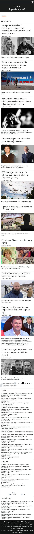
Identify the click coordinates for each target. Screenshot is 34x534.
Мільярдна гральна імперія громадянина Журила (15, 517)
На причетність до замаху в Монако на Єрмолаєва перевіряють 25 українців (16, 399)
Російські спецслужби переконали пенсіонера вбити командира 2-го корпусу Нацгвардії (16, 445)
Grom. (17, 6)
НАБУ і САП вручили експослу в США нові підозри (17, 431)
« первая (3, 383)
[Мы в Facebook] (10, 495)
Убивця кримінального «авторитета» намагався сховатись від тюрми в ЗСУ (15, 427)
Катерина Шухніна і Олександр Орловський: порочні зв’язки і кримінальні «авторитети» (16, 29)
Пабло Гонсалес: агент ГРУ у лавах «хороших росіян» (16, 274)
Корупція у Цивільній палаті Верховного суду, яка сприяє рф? (16, 309)
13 (31, 383)
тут (31, 524)
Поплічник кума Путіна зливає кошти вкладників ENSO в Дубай (17, 352)
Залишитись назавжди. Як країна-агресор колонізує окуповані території (14, 65)
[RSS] (23, 495)
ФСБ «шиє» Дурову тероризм (10, 457)
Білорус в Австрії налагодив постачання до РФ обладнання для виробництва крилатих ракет (15, 418)
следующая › (6, 385)
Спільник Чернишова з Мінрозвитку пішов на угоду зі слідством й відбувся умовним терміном (16, 394)
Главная (4, 16)
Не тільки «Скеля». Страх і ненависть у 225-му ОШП (17, 449)
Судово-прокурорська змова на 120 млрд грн (17, 207)
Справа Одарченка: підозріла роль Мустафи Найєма (16, 140)
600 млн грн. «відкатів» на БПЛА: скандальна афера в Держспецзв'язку (15, 175)
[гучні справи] (11, 522)
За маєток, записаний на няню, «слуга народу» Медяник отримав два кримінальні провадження (15, 408)
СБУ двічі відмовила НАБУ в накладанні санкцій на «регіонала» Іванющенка (16, 423)
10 (25, 383)
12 (29, 383)
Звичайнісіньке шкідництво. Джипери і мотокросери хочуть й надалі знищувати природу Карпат (17, 435)
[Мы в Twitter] (16, 495)
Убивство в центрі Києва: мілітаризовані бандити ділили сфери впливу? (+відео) (16, 101)
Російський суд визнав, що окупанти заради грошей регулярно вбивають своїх (16, 413)
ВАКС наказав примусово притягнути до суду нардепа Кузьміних (15, 403)
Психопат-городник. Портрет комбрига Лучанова (16, 514)
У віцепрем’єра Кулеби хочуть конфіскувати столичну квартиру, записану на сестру (14, 484)
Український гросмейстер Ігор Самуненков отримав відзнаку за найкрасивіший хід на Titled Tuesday (16, 453)
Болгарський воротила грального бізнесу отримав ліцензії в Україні (16, 475)
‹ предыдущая (10, 383)
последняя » (13, 385)
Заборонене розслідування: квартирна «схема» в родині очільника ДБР (15, 510)
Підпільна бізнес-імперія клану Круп (17, 241)
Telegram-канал (19, 528)
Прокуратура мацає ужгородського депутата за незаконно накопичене (15, 480)
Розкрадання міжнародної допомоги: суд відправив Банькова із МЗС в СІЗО (16, 440)
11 (27, 383)
